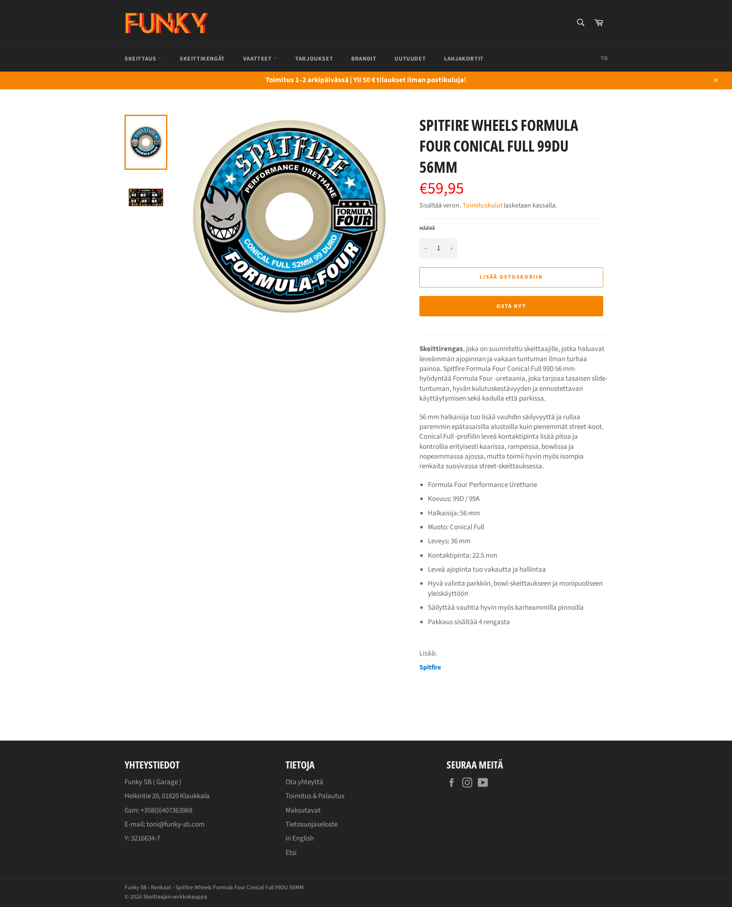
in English (300, 838)
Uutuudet (410, 59)
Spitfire (430, 667)
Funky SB (136, 887)
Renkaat (161, 887)
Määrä (427, 228)
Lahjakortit (464, 59)
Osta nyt (511, 306)
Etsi (291, 853)
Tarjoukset (314, 59)
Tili (604, 58)
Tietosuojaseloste (312, 824)
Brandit (363, 59)
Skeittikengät (202, 59)
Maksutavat (303, 810)
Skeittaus (141, 59)
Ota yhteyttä (304, 782)
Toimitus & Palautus (315, 796)
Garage (167, 782)
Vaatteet (258, 59)
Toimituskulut (482, 205)
